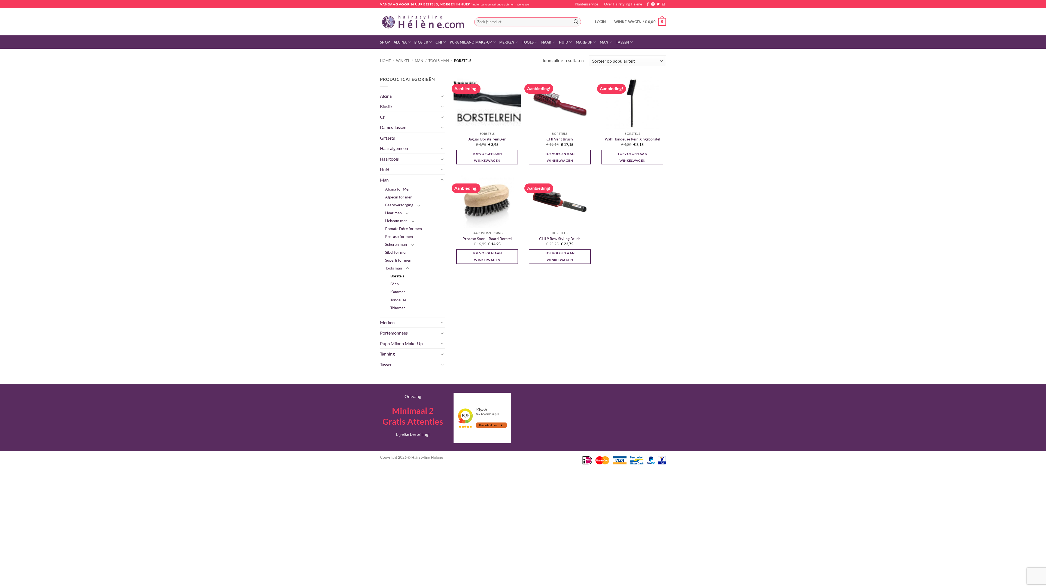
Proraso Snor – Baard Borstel (487, 238)
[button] (600, 22)
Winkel (403, 61)
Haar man (393, 212)
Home (385, 61)
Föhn (394, 283)
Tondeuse (398, 300)
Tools (528, 42)
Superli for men (398, 260)
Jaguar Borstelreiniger (487, 139)
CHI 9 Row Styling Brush (559, 238)
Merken (507, 42)
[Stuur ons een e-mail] (663, 4)
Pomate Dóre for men (403, 228)
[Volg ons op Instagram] (653, 4)
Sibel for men (396, 252)
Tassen (622, 42)
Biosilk (421, 42)
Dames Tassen (393, 127)
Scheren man (396, 244)
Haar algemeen (394, 148)
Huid (563, 42)
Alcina (400, 42)
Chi (439, 42)
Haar (546, 42)
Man (604, 42)
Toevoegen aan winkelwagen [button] (487, 157)
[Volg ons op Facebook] (647, 4)
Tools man (438, 61)
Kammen (398, 291)
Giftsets (387, 137)
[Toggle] (442, 96)
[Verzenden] (575, 22)
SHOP (385, 42)
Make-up (584, 42)
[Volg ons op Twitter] (658, 4)
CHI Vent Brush (559, 139)
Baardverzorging (399, 205)
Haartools (389, 158)
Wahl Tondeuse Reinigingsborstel (632, 139)
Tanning (387, 353)
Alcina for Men (398, 189)
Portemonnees (394, 332)
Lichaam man (396, 220)
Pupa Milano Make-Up (471, 42)
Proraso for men (399, 236)
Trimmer (397, 307)
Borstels (397, 276)
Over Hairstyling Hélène (623, 4)
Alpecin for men (398, 197)
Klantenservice (586, 4)
